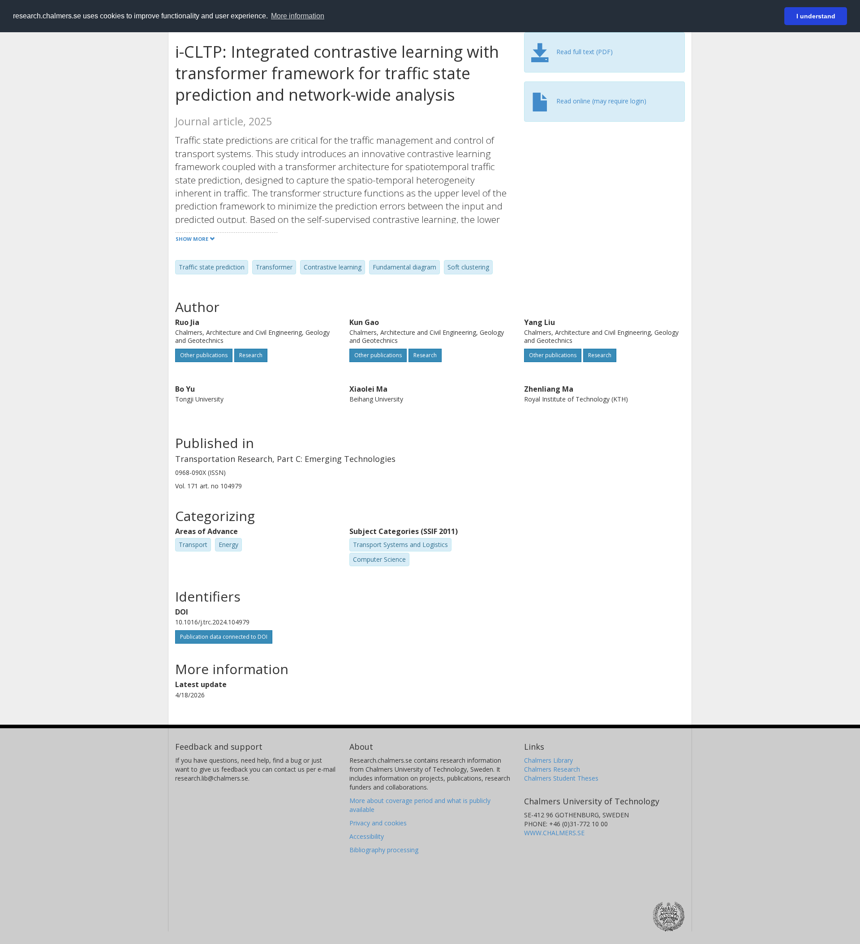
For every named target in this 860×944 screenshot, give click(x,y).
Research (250, 355)
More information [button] (297, 16)
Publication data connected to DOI (223, 637)
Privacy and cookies (378, 823)
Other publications (204, 355)
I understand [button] (815, 16)
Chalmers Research (552, 769)
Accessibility (366, 836)
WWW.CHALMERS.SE (554, 833)
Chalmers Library (548, 760)
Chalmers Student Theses (561, 778)
